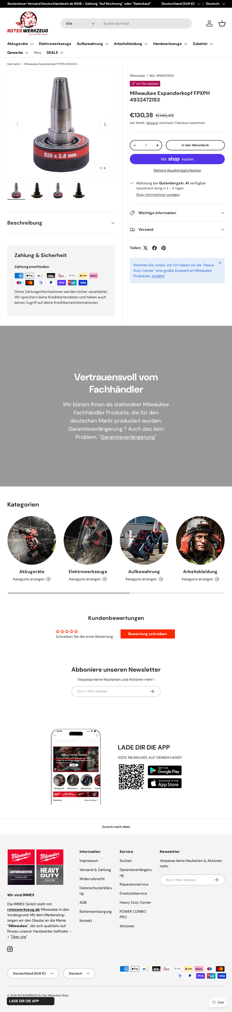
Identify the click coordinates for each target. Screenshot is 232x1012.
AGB (83, 902)
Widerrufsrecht (92, 878)
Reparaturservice (134, 884)
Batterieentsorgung (96, 911)
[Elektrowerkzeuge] (88, 540)
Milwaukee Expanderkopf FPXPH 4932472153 (51, 64)
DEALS (52, 52)
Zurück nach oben (116, 827)
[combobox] (126, 23)
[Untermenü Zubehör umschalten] (211, 44)
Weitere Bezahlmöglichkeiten (177, 170)
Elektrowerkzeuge (55, 43)
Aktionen (127, 926)
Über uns (18, 936)
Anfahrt (158, 276)
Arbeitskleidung (128, 43)
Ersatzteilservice (133, 893)
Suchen (126, 860)
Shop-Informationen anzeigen (158, 195)
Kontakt (86, 920)
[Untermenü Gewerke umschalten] (26, 52)
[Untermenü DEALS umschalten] (61, 52)
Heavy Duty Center (135, 902)
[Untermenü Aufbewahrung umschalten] (106, 44)
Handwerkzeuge (167, 43)
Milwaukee (137, 76)
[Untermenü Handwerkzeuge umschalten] (185, 44)
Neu (37, 52)
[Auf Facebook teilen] (154, 247)
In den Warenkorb (195, 145)
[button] (222, 23)
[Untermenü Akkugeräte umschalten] (31, 44)
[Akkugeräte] (31, 540)
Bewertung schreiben (147, 633)
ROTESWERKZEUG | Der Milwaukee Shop (43, 995)
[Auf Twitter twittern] (145, 247)
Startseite (13, 64)
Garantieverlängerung (128, 436)
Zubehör (200, 43)
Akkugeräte (17, 43)
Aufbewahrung (90, 43)
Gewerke (15, 52)
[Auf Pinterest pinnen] (163, 247)
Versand (152, 123)
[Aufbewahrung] (144, 540)
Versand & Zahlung (95, 869)
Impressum (89, 860)
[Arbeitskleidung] (200, 540)
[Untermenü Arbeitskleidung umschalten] (146, 44)
